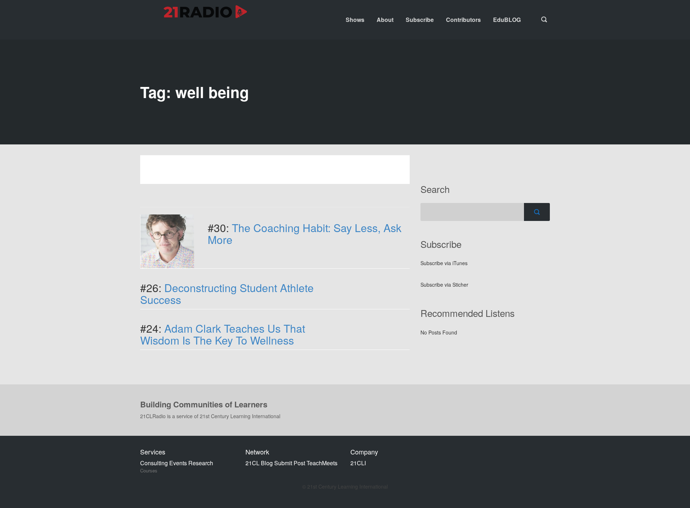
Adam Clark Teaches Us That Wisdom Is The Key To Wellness (222, 334)
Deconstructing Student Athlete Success (227, 293)
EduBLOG (507, 19)
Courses (148, 470)
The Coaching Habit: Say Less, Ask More (304, 233)
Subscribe (420, 19)
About (385, 19)
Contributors (463, 19)
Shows (355, 19)
